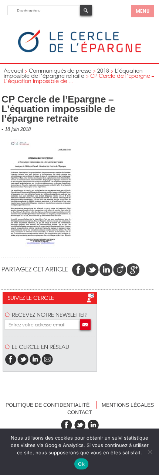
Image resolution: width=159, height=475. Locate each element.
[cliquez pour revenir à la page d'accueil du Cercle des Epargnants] (79, 50)
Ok (81, 464)
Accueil (13, 70)
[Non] (149, 451)
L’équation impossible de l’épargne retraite (73, 73)
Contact (79, 412)
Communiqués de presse (60, 70)
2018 (103, 70)
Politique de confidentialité (47, 405)
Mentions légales (128, 405)
